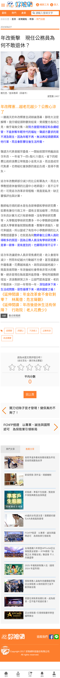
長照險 (9, 331)
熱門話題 (40, 19)
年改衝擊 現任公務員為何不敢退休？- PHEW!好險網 (19, 5)
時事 (32, 19)
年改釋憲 (7, 338)
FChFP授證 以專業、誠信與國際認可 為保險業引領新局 (27, 427)
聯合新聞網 (14, 315)
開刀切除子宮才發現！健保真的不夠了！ (32, 410)
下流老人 (33, 331)
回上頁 (30, 394)
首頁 (14, 19)
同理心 (20, 331)
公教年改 (46, 331)
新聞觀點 (22, 19)
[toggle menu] (3, 5)
